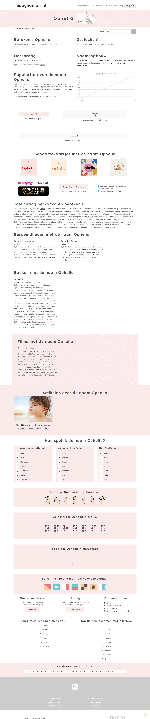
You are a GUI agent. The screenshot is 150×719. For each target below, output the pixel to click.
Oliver (90, 216)
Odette (46, 638)
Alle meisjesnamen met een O (117, 611)
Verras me (32, 609)
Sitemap (95, 705)
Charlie (108, 629)
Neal (84, 219)
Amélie (108, 638)
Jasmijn (108, 625)
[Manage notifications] (145, 714)
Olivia (45, 625)
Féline (108, 655)
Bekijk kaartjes (75, 609)
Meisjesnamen (97, 6)
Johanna (108, 650)
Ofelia (42, 65)
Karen (32, 227)
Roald (97, 219)
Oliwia (45, 634)
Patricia (79, 219)
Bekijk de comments (73, 140)
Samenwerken (95, 702)
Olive (46, 642)
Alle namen (110, 603)
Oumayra (45, 629)
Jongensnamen (83, 6)
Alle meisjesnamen (113, 608)
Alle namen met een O (114, 605)
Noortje (108, 659)
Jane (82, 224)
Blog (121, 6)
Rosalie (108, 634)
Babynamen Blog (96, 698)
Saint (82, 222)
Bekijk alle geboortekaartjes (73, 187)
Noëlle (108, 646)
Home (16, 28)
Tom (106, 214)
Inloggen (129, 6)
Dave (54, 222)
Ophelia (46, 646)
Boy (24, 227)
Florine (108, 642)
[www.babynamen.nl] (31, 5)
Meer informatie (20, 47)
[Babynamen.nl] (75, 686)
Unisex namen (111, 6)
